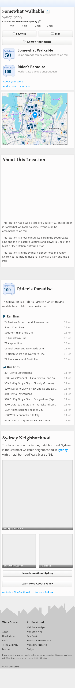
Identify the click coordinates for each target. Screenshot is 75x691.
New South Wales (23, 592)
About (5, 632)
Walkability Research (37, 645)
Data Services (33, 636)
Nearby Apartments (39, 41)
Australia (6, 592)
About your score (13, 81)
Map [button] (57, 33)
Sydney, (7, 17)
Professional (35, 622)
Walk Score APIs (34, 632)
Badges (30, 649)
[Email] (15, 627)
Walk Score (9, 622)
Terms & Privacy (10, 645)
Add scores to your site (16, 86)
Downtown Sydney (27, 21)
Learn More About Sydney (37, 573)
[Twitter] (4, 627)
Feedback (7, 649)
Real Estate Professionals (39, 640)
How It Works (8, 636)
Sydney (17, 17)
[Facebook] (10, 627)
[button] (35, 115)
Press (5, 640)
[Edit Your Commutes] (39, 21)
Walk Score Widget (36, 627)
